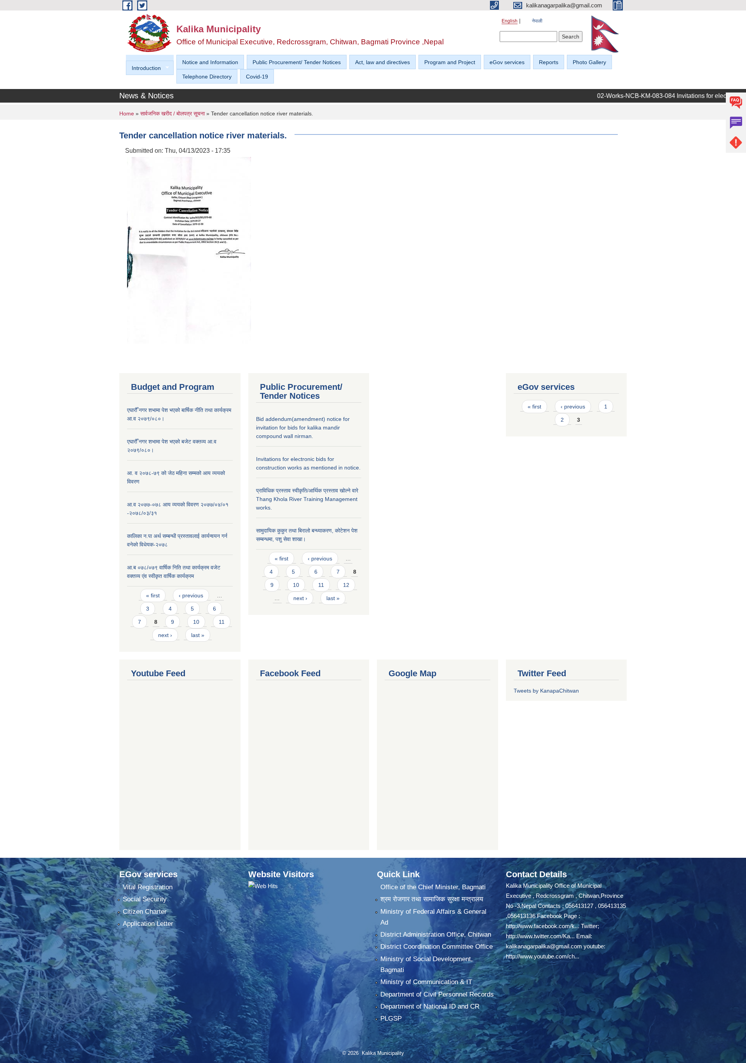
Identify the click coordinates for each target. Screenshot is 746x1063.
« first (153, 595)
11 (222, 622)
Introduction (143, 68)
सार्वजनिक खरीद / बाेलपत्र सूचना (172, 113)
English (510, 21)
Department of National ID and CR (429, 1006)
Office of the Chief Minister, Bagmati (433, 887)
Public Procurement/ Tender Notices (297, 62)
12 (346, 585)
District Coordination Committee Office (436, 946)
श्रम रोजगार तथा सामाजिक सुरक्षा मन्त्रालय (431, 899)
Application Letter (148, 923)
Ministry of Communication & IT (426, 982)
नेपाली (537, 21)
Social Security (145, 899)
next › (165, 635)
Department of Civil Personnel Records (437, 994)
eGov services (507, 62)
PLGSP (391, 1018)
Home (126, 113)
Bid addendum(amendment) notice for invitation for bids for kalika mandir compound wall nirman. (303, 427)
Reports (548, 62)
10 (196, 622)
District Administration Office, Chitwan (435, 934)
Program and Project (449, 62)
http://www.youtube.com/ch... (542, 956)
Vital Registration (148, 887)
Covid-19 (257, 76)
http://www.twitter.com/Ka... (540, 936)
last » (197, 635)
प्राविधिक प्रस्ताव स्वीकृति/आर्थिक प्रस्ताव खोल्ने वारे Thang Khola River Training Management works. (307, 499)
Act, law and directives (382, 62)
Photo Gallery (589, 62)
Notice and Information (210, 62)
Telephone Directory (207, 76)
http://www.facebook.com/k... (542, 926)
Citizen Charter (145, 911)
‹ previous (191, 595)
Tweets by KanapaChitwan (546, 691)
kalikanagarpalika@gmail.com (544, 946)
